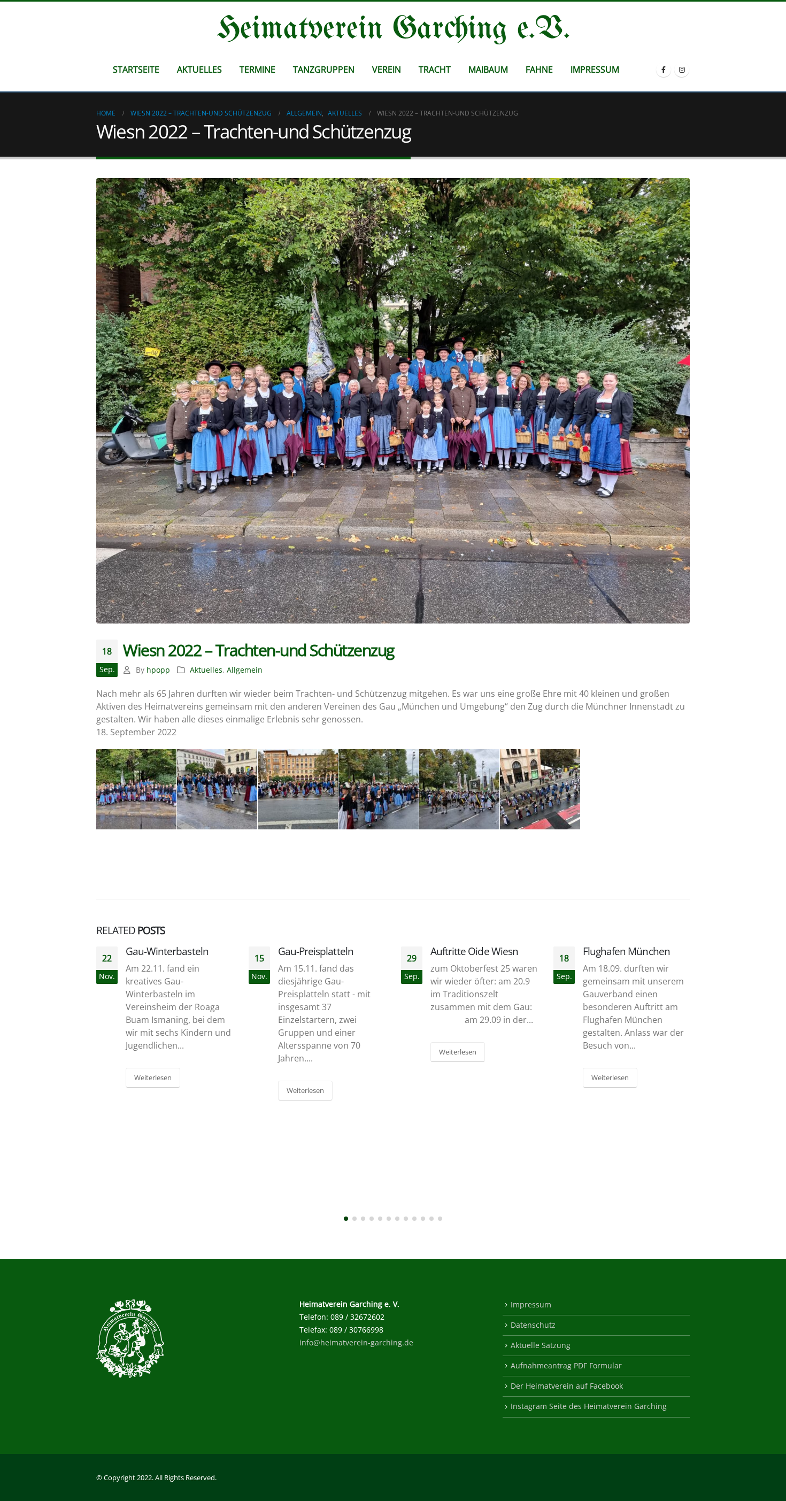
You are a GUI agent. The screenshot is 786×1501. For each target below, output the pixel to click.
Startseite (136, 69)
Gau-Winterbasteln (167, 951)
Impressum (595, 69)
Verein (386, 69)
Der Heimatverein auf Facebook (567, 1386)
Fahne (539, 69)
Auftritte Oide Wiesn (474, 951)
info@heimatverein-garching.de (356, 1342)
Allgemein (245, 670)
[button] (346, 1218)
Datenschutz (533, 1325)
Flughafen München (626, 951)
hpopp (158, 670)
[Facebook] (663, 69)
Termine (257, 69)
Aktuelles (199, 69)
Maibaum (488, 69)
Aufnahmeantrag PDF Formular (566, 1365)
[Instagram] (681, 69)
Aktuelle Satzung (541, 1345)
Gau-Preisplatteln (315, 951)
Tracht (435, 69)
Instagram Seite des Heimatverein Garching (589, 1406)
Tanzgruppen (324, 69)
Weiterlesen (153, 1077)
